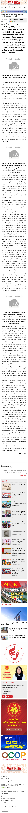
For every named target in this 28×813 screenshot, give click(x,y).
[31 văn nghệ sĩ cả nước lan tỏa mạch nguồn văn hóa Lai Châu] (6, 495)
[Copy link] (10, 24)
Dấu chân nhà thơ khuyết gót (18, 532)
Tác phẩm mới (7, 605)
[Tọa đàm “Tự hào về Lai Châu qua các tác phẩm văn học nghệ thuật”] (6, 504)
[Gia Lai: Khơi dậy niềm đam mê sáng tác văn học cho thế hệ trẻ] (6, 562)
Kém (5, 693)
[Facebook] (6, 24)
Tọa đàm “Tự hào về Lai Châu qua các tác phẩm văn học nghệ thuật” (19, 503)
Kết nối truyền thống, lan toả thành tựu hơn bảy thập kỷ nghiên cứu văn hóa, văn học (19, 513)
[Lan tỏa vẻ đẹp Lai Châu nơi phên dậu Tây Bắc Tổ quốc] (6, 524)
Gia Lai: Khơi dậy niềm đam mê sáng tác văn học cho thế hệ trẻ (18, 561)
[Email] (8, 24)
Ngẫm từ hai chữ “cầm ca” (18, 484)
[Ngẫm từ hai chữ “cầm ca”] (6, 486)
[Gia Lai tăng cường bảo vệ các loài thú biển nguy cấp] (4, 637)
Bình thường (7, 691)
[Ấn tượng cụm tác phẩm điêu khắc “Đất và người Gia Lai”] (14, 614)
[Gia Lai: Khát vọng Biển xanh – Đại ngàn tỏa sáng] (4, 630)
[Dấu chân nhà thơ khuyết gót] (6, 533)
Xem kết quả (9, 696)
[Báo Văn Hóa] (14, 768)
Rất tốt (6, 690)
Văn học (14, 486)
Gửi (3, 696)
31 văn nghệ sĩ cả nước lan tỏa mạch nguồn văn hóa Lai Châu (19, 494)
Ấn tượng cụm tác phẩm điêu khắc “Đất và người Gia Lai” (14, 623)
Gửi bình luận (22, 475)
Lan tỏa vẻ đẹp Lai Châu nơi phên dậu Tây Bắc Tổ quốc (18, 523)
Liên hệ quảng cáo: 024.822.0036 (9, 798)
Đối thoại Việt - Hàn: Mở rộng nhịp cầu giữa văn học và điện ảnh (18, 541)
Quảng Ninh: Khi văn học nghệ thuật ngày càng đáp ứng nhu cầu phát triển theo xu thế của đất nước (18, 551)
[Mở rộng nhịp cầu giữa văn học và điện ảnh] (6, 542)
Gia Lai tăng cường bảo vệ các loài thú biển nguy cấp (17, 636)
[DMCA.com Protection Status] (5, 787)
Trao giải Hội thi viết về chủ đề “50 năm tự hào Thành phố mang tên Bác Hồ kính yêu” (18, 571)
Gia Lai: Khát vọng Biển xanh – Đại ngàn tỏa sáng (18, 629)
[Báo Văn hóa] (14, 2)
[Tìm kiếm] (25, 3)
